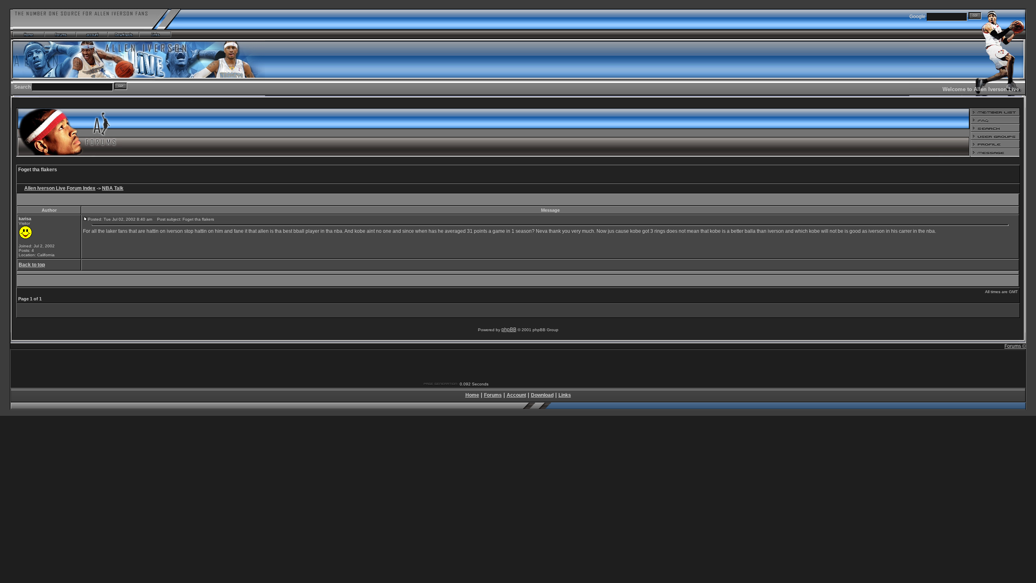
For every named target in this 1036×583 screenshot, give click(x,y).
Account (516, 395)
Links (564, 395)
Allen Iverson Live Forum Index (60, 188)
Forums (493, 395)
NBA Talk (112, 188)
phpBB (508, 329)
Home (472, 395)
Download (542, 395)
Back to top (32, 265)
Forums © (1015, 346)
